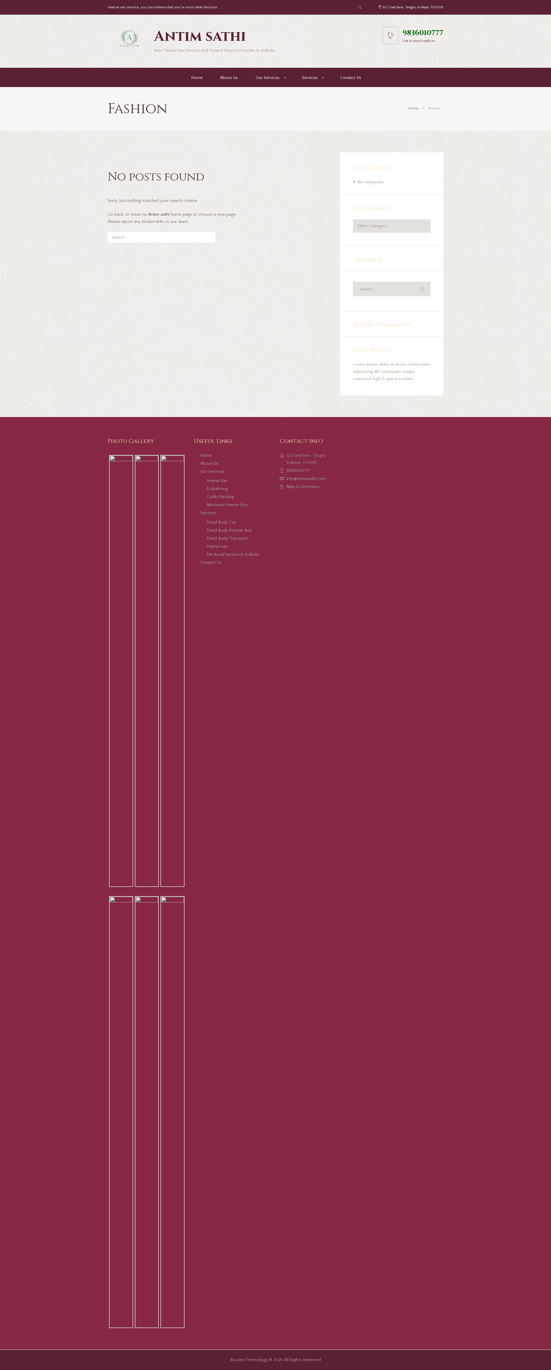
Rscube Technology (249, 1359)
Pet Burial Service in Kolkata (233, 554)
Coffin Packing (220, 496)
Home (197, 77)
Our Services (268, 77)
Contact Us (350, 77)
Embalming (217, 488)
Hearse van (217, 546)
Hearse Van (217, 480)
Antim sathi (158, 214)
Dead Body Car (221, 522)
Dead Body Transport (227, 538)
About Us (229, 77)
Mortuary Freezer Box (227, 504)
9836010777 (423, 33)
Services (310, 77)
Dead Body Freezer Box (229, 530)
